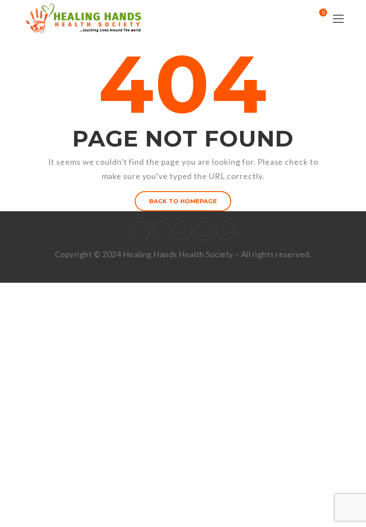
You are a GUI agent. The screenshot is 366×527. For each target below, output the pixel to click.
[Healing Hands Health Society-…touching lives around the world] (85, 18)
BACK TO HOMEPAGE (183, 201)
